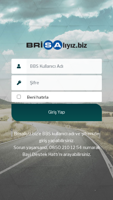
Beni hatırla (37, 97)
